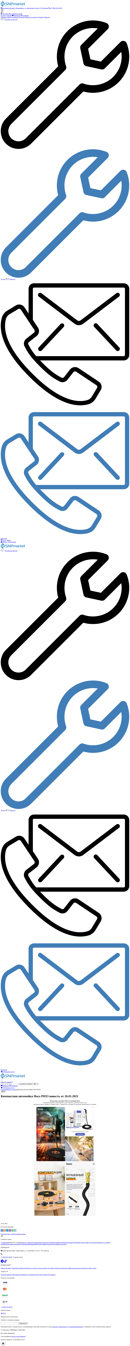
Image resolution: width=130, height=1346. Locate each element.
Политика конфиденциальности (45, 1244)
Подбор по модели (11, 19)
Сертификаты (57, 1242)
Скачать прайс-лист (86, 1242)
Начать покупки (61, 1244)
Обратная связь (6, 17)
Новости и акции (12, 1089)
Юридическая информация (26, 1244)
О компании (5, 1242)
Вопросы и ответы (31, 17)
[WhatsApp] (12, 1230)
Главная (3, 1089)
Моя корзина (16, 1275)
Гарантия (47, 17)
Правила (21, 17)
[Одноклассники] (4, 1230)
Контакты (14, 1244)
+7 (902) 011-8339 (6, 1257)
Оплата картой (48, 1242)
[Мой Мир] (7, 1230)
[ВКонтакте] (2, 1230)
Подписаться (23, 1323)
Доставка (40, 17)
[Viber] (10, 1230)
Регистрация (43, 1275)
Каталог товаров (6, 15)
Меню (3, 1091)
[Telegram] (15, 1230)
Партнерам (7, 1244)
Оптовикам (14, 17)
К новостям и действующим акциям (14, 1234)
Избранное (24, 1275)
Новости (12, 279)
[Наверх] (3, 1343)
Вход (37, 1275)
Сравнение (31, 1275)
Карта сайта (92, 1268)
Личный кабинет (6, 1275)
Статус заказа (6, 540)
